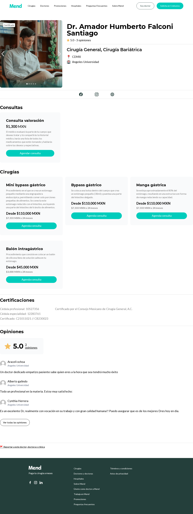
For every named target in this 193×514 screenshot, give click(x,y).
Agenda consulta (31, 225)
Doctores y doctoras (83, 473)
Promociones (60, 6)
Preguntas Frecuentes (96, 6)
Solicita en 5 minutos (170, 6)
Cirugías (31, 6)
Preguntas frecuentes (84, 504)
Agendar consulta (30, 153)
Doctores (44, 6)
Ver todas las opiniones (15, 422)
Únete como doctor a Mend (87, 489)
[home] (16, 6)
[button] (3, 54)
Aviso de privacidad (119, 473)
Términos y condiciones (121, 468)
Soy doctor (145, 6)
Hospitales (76, 6)
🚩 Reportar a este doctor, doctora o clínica (22, 446)
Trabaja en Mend (81, 494)
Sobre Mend (118, 6)
